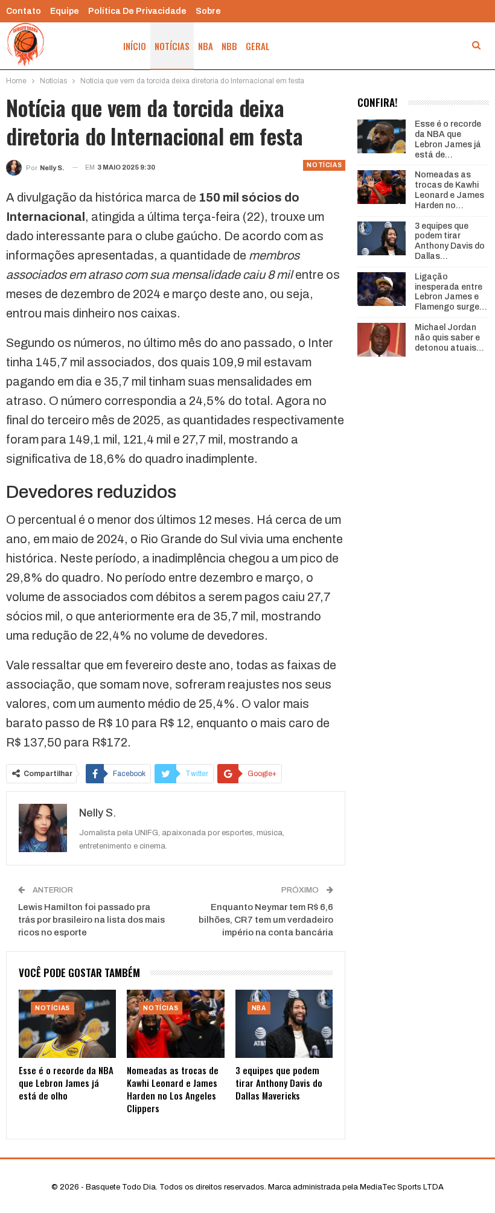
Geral (258, 46)
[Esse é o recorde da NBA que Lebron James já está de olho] (67, 1024)
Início (134, 46)
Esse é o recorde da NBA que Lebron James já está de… (448, 139)
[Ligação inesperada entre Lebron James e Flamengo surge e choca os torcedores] (381, 289)
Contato (23, 11)
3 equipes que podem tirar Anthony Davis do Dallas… (450, 241)
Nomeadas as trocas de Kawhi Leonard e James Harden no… (449, 189)
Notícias (172, 46)
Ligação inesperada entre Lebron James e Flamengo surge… (451, 291)
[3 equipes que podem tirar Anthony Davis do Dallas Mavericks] (284, 1024)
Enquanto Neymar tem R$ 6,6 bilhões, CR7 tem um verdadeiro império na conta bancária (266, 919)
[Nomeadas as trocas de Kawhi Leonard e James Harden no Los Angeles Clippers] (175, 1024)
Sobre (208, 11)
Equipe (64, 11)
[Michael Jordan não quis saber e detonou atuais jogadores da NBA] (381, 340)
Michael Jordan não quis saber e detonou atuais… (449, 337)
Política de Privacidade (137, 11)
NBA (205, 46)
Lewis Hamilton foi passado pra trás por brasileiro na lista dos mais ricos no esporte (91, 919)
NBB (229, 46)
